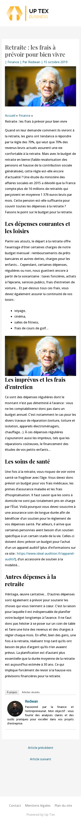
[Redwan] (15, 708)
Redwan (31, 701)
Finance (13, 62)
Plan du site (63, 805)
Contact (15, 805)
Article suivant (40, 759)
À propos (12, 692)
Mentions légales (38, 805)
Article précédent (40, 747)
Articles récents (31, 692)
